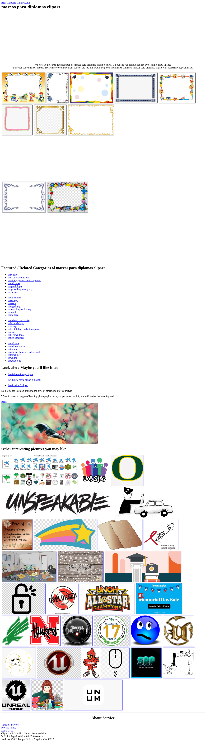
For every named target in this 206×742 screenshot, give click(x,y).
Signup (20, 2)
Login (27, 2)
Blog (3, 2)
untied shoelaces (16, 337)
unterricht (12, 349)
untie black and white (18, 320)
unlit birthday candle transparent (24, 329)
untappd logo (14, 306)
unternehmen (14, 297)
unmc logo (13, 315)
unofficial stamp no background (24, 352)
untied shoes (14, 283)
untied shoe (13, 343)
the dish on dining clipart (20, 374)
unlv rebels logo (16, 323)
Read (4, 401)
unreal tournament (17, 346)
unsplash (12, 312)
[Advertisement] (103, 36)
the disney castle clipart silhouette (25, 379)
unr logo (12, 332)
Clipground (16, 732)
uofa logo (12, 326)
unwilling (12, 357)
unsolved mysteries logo (20, 309)
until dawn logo (16, 335)
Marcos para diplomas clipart (16, 98)
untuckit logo (14, 360)
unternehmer (14, 355)
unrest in (12, 303)
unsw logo (13, 292)
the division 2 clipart (18, 385)
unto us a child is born (19, 277)
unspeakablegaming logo (20, 289)
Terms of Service (10, 724)
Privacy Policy (8, 727)
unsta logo (13, 300)
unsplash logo (15, 286)
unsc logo (13, 274)
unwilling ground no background (24, 280)
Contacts (11, 2)
